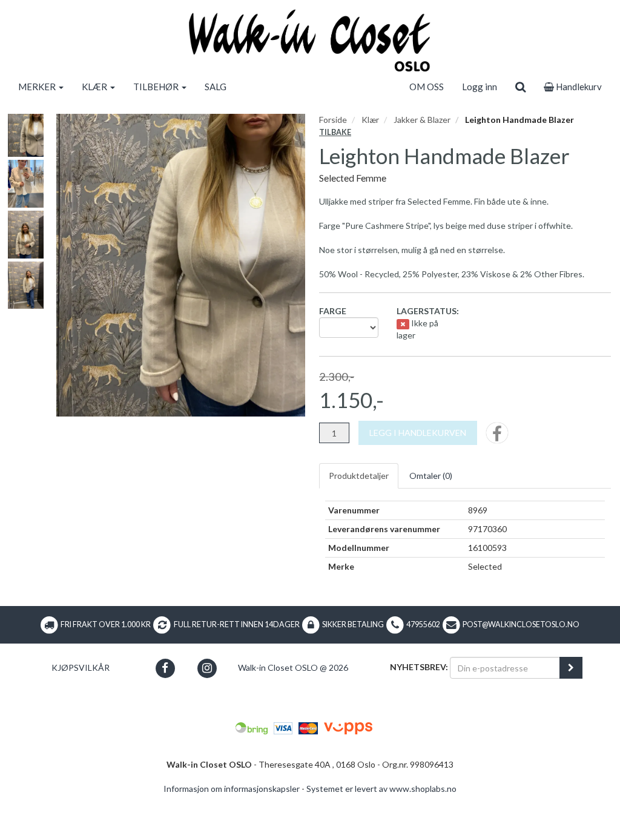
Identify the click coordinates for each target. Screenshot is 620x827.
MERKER (38, 86)
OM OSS (426, 86)
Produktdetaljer (359, 475)
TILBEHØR (156, 86)
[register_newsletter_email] (570, 668)
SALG (215, 86)
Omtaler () (430, 475)
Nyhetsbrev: (419, 667)
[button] (165, 668)
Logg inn (479, 86)
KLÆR (95, 86)
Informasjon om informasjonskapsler (231, 788)
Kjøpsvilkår (80, 667)
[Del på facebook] (497, 437)
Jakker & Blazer (422, 119)
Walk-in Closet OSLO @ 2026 (293, 667)
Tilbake (335, 132)
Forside (333, 119)
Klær (370, 119)
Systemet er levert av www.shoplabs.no (381, 788)
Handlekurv (578, 86)
